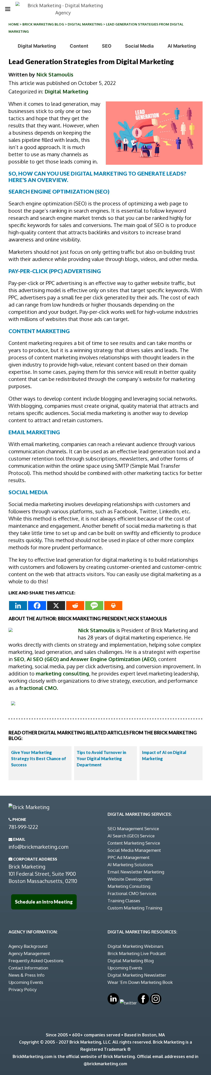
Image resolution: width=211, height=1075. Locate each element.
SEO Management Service (133, 828)
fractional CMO (38, 687)
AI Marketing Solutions (130, 864)
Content (79, 46)
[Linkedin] (18, 605)
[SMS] (94, 605)
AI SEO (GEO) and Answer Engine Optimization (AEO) (91, 659)
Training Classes (124, 900)
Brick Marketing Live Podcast (137, 953)
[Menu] (7, 9)
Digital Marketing (85, 24)
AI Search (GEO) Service (131, 835)
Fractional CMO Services (132, 893)
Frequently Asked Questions (36, 960)
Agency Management (29, 953)
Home (13, 24)
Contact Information (28, 967)
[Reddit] (75, 605)
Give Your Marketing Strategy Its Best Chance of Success (38, 758)
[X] (56, 605)
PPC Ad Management (129, 857)
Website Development (130, 879)
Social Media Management (134, 850)
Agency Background (27, 946)
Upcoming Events (25, 982)
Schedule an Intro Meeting (44, 902)
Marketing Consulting (129, 886)
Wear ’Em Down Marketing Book (140, 982)
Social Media (139, 46)
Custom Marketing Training (135, 908)
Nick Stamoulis (54, 74)
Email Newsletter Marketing (136, 871)
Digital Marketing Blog (131, 960)
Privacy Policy (22, 989)
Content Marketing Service (134, 843)
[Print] (113, 605)
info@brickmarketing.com (38, 846)
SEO (106, 46)
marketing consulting (62, 673)
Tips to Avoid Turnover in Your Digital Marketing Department (101, 758)
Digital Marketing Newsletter (137, 975)
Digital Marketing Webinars (135, 946)
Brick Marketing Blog (43, 24)
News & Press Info (26, 975)
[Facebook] (37, 605)
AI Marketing (182, 46)
